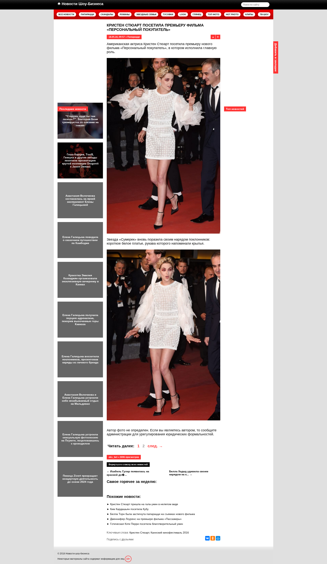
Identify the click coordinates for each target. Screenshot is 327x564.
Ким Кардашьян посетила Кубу (129, 509)
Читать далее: (121, 446)
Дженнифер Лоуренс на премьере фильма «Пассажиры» (146, 518)
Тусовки (168, 14)
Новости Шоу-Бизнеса (82, 4)
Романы (125, 14)
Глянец (197, 14)
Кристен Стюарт (139, 532)
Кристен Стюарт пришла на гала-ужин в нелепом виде (144, 504)
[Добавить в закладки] (275, 57)
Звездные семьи (146, 14)
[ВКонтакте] (207, 538)
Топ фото (213, 14)
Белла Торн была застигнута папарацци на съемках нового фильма (152, 514)
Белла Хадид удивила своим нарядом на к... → (188, 473)
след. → (155, 446)
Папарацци (87, 14)
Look (183, 14)
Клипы (249, 14)
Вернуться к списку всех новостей (128, 464)
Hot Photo (232, 14)
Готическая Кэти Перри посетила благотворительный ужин (146, 523)
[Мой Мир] (218, 538)
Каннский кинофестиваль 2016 (170, 532)
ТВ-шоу (264, 14)
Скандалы (107, 14)
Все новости (66, 14)
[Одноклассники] (212, 538)
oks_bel (113, 457)
